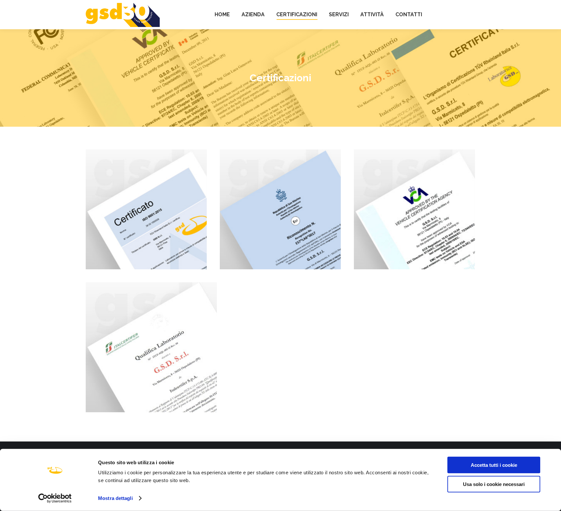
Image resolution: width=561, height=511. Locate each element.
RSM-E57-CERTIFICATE (280, 209)
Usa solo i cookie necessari (494, 484)
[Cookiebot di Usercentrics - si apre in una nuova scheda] (55, 498)
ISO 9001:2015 (146, 209)
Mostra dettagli (115, 498)
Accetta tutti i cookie (494, 465)
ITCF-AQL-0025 (151, 347)
